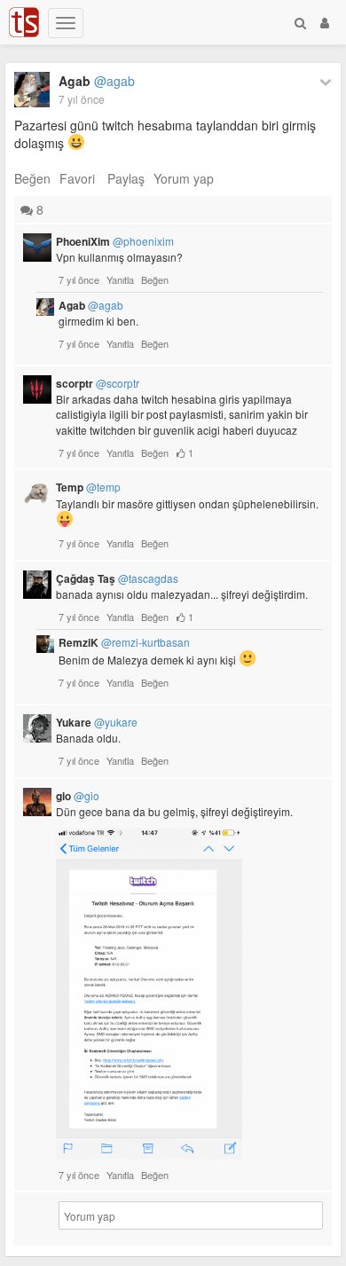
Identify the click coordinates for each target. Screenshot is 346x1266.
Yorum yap (183, 178)
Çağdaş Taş (117, 578)
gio (77, 796)
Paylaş (126, 178)
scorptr (97, 383)
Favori (77, 178)
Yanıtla (120, 279)
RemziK (124, 642)
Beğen (32, 178)
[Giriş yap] (324, 22)
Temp (88, 487)
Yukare (97, 722)
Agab (97, 81)
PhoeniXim (115, 241)
